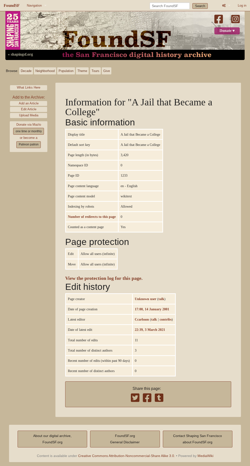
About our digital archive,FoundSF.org (52, 439)
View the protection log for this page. (104, 278)
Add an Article (29, 103)
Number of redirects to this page (92, 217)
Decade (26, 71)
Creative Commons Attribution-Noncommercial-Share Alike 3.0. (126, 456)
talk (161, 299)
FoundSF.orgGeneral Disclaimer (125, 439)
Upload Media (28, 115)
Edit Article (28, 109)
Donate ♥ (227, 31)
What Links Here (28, 87)
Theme (82, 71)
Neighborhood (45, 71)
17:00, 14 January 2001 (152, 309)
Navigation (34, 5)
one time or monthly (29, 131)
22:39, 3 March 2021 (150, 330)
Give (106, 71)
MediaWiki (205, 456)
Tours (95, 71)
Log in (242, 5)
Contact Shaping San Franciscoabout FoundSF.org (197, 439)
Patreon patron (29, 144)
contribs (166, 319)
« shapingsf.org (20, 54)
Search (200, 6)
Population (66, 71)
